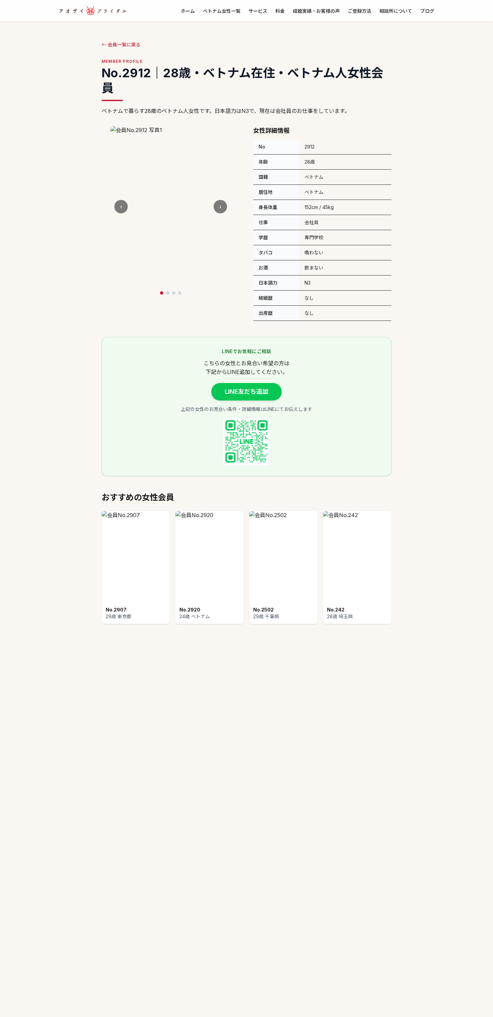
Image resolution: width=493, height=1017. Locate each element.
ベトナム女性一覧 (221, 11)
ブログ (427, 11)
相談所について (395, 11)
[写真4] (179, 293)
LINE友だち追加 (246, 391)
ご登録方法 (359, 11)
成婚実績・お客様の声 (316, 11)
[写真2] (167, 293)
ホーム (188, 11)
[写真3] (173, 293)
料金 (280, 11)
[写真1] (161, 293)
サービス (258, 11)
